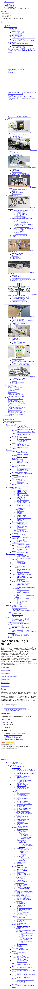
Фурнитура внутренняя (12, 304)
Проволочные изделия (19, 301)
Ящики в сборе (17, 344)
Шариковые (16, 339)
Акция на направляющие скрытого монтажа (16, 408)
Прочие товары (10, 385)
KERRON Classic (20, 213)
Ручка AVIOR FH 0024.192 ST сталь (19, 69)
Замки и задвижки (18, 382)
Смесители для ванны (19, 47)
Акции (6, 397)
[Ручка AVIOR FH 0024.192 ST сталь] (22, 52)
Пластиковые (16, 254)
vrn (3, 11)
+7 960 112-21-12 (9, 6)
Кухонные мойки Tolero (20, 448)
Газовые (15, 152)
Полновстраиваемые (19, 173)
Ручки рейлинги (20, 229)
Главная (7, 25)
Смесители (12, 42)
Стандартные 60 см (19, 135)
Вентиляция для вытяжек (20, 174)
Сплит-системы (17, 192)
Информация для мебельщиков (14, 733)
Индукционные (17, 155)
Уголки (14, 383)
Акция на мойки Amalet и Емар (18, 636)
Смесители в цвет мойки (20, 43)
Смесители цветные (19, 46)
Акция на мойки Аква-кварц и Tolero (15, 399)
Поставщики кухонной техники (15, 708)
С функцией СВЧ (17, 137)
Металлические (17, 253)
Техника (7, 119)
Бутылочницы (16, 360)
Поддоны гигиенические (20, 363)
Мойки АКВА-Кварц (18, 31)
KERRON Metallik (21, 214)
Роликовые (15, 341)
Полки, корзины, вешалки (20, 364)
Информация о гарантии (13, 735)
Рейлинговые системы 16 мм (21, 297)
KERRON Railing (20, 217)
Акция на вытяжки (14, 410)
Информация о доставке (13, 736)
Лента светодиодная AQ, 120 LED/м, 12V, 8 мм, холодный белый (22, 93)
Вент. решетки (17, 280)
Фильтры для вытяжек (16, 396)
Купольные (15, 170)
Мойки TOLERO (17, 34)
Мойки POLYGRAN (18, 32)
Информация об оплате (12, 737)
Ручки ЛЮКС (19, 225)
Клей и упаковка (13, 389)
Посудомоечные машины (20, 189)
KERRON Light (20, 216)
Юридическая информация (13, 739)
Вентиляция (12, 392)
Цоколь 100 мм (16, 275)
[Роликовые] (5, 679)
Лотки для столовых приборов (23, 361)
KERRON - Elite (20, 211)
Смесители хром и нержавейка (22, 45)
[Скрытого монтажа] (5, 673)
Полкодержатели (18, 379)
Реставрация (13, 390)
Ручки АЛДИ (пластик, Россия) (22, 218)
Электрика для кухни (15, 394)
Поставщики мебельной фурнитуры (17, 709)
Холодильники (16, 194)
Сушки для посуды (18, 359)
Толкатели (15, 324)
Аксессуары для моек (15, 393)
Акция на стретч (14, 406)
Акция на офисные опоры (16, 414)
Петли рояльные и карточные (22, 320)
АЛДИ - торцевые (21, 223)
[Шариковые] (5, 667)
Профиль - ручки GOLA (19, 235)
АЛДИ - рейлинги (21, 220)
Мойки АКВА (16, 29)
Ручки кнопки (19, 232)
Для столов (16, 257)
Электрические (17, 154)
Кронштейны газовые (19, 322)
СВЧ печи (15, 191)
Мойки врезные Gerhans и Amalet (23, 40)
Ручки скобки (19, 231)
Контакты (8, 415)
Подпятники (16, 258)
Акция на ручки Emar (15, 412)
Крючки (14, 236)
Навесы (14, 381)
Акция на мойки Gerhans (16, 411)
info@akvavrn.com (10, 7)
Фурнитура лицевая (11, 195)
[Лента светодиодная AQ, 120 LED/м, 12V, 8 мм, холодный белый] (10, 72)
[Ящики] (5, 686)
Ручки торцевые (21, 234)
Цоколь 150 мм (16, 276)
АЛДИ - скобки (20, 221)
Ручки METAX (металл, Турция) (22, 224)
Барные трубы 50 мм (19, 300)
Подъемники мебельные (20, 323)
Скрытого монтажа (19, 342)
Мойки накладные (18, 39)
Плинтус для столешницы (21, 278)
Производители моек (11, 710)
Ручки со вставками (22, 227)
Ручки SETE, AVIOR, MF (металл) (22, 228)
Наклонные (15, 169)
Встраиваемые (17, 172)
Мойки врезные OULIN (19, 36)
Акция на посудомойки (16, 401)
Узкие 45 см (16, 136)
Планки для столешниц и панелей (23, 279)
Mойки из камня (13, 28)
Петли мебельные (18, 319)
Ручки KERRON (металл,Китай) (22, 210)
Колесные (15, 256)
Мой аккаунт (9, 2)
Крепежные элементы (19, 378)
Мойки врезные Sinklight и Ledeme (23, 38)
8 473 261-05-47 (9, 4)
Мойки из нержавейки (15, 35)
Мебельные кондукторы (16, 388)
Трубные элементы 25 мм (20, 298)
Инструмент (12, 386)
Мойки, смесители (10, 27)
